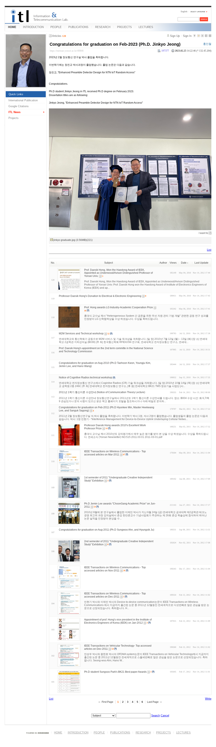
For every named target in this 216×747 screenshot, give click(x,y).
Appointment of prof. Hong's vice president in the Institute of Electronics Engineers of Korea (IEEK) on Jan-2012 (118, 621)
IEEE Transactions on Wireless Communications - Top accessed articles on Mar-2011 (115, 453)
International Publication (23, 100)
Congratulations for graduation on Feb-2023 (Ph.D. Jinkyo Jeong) (115, 44)
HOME (12, 27)
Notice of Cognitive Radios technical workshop (85, 377)
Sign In (187, 35)
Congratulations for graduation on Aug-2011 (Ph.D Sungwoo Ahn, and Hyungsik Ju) (106, 529)
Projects (13, 118)
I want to (203, 233)
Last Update (201, 262)
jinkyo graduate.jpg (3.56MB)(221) (73, 240)
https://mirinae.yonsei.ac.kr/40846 (67, 50)
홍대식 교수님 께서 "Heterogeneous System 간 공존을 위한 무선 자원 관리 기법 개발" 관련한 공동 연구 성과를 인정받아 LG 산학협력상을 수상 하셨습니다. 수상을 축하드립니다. (146, 317)
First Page (107, 701)
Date (183, 262)
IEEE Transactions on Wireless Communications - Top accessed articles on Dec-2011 (115, 595)
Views (173, 262)
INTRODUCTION (33, 27)
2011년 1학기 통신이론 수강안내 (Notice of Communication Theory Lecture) (102, 392)
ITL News (14, 112)
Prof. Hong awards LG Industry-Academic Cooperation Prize (118, 307)
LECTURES (146, 27)
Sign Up (175, 35)
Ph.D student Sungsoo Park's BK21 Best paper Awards (115, 671)
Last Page (153, 701)
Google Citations (18, 106)
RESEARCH (102, 27)
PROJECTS (124, 27)
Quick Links (16, 94)
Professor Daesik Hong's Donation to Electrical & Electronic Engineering (100, 295)
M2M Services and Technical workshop (81, 333)
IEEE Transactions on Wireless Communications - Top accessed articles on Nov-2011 (115, 569)
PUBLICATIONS (78, 27)
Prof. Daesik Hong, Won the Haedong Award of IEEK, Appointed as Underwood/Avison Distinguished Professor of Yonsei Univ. (118, 272)
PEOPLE (56, 27)
